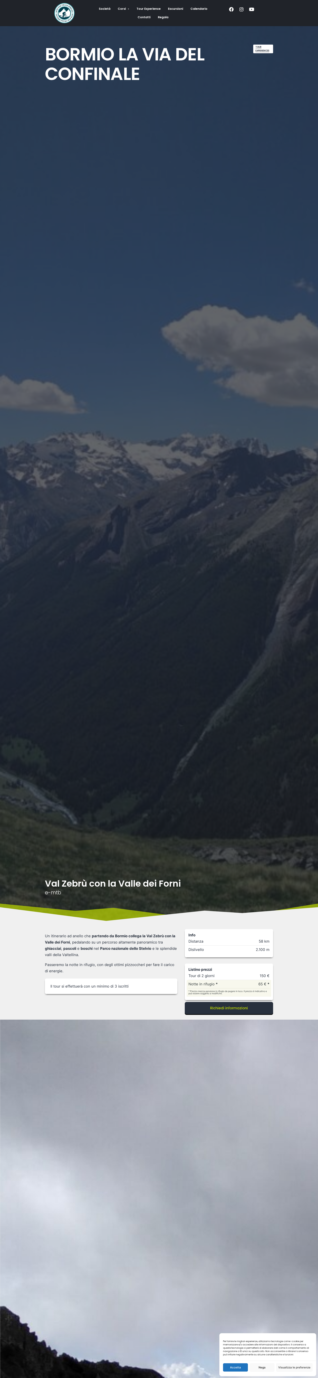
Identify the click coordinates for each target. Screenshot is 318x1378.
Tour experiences (262, 48)
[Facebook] (231, 9)
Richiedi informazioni (229, 1008)
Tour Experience (149, 9)
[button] (123, 9)
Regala (163, 17)
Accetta (235, 1367)
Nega (262, 1367)
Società (104, 9)
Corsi (122, 9)
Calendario (198, 9)
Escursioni (175, 9)
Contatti (144, 17)
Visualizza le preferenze (294, 1367)
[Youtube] (251, 9)
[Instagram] (241, 9)
